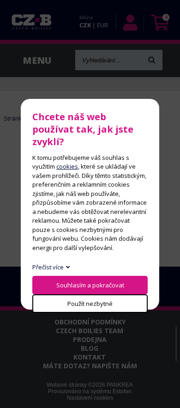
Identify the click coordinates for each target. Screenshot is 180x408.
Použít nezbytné (90, 303)
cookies (67, 166)
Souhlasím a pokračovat (90, 285)
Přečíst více (48, 267)
